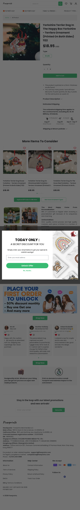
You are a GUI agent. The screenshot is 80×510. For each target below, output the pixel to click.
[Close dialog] (75, 233)
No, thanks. (27, 270)
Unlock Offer (27, 265)
